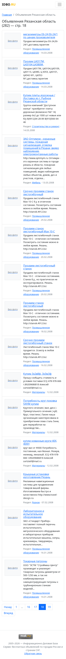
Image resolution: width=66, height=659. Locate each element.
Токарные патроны (35, 561)
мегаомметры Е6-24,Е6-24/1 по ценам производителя (40, 35)
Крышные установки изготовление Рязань (36, 475)
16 (28, 607)
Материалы (38, 392)
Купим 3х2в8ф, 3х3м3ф (37, 374)
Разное (36, 502)
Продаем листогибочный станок (39, 267)
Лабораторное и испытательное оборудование (33, 514)
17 (35, 607)
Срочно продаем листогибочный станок (37, 341)
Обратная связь (33, 653)
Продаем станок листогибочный (33, 304)
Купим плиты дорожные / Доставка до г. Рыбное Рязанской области (39, 98)
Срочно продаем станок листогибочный (38, 192)
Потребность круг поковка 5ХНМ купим (40, 402)
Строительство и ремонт (45, 126)
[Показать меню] (59, 4)
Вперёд (8, 613)
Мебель (36, 182)
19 (49, 607)
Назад (8, 607)
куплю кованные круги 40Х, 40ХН (40, 442)
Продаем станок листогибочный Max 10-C (39, 230)
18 (42, 607)
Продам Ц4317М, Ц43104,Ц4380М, (34, 63)
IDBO (9, 4)
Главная (7, 14)
